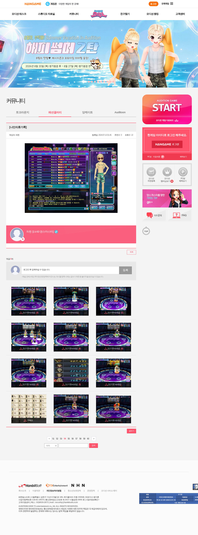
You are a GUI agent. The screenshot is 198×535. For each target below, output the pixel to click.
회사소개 (22, 491)
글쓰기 (131, 431)
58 (80, 439)
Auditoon (119, 112)
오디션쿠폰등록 (151, 179)
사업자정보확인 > (92, 500)
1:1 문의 (154, 215)
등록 (125, 270)
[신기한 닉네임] (30, 384)
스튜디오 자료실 (46, 14)
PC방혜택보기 (183, 179)
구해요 (30, 420)
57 (76, 439)
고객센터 (180, 14)
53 (61, 439)
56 (72, 439)
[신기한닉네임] (30, 312)
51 (53, 439)
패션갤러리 (55, 112)
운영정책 (91, 491)
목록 (131, 252)
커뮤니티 (74, 14)
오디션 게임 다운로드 (167, 120)
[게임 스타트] (167, 105)
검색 (93, 445)
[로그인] (153, 4)
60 (88, 439)
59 (84, 439)
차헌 (17, 135)
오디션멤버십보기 (165, 179)
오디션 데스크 (19, 14)
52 (57, 439)
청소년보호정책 (74, 491)
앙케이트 (87, 112)
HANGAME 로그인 (167, 144)
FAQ (180, 215)
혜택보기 (183, 157)
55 (69, 439)
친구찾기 (125, 14)
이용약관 (36, 491)
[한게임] (33, 4)
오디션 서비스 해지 (109, 491)
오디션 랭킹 (152, 14)
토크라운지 (22, 112)
